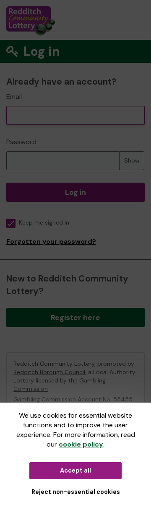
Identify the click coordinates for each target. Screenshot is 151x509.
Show (132, 160)
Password (21, 141)
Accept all (75, 470)
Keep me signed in (44, 222)
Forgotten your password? (51, 241)
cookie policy (81, 444)
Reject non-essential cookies (75, 492)
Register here (75, 318)
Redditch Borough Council (49, 372)
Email (14, 96)
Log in (75, 192)
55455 (123, 399)
